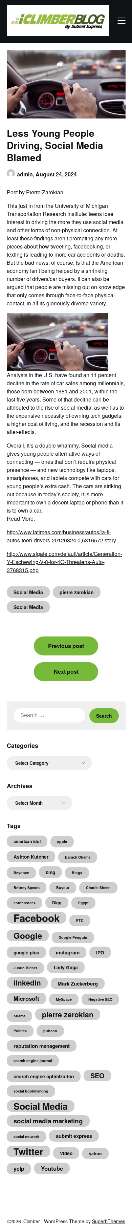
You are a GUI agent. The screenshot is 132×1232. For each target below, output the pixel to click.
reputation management (42, 1046)
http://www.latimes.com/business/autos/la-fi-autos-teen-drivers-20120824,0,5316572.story (61, 536)
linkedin (27, 983)
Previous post (66, 646)
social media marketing (48, 1120)
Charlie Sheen (98, 887)
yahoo (95, 1153)
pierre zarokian (77, 592)
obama (19, 1015)
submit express (74, 1136)
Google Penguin (73, 937)
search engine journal (33, 1060)
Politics (20, 1030)
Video (66, 1153)
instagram (68, 952)
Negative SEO (100, 999)
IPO (100, 952)
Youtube (52, 1168)
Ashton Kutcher (31, 856)
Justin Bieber (25, 967)
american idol (27, 841)
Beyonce (21, 872)
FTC (80, 920)
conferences (25, 902)
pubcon (50, 1030)
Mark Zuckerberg (78, 983)
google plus (26, 952)
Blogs (77, 872)
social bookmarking (31, 1091)
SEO (97, 1075)
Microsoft (26, 998)
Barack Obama (77, 857)
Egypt (83, 902)
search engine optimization (44, 1076)
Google (28, 935)
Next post (66, 671)
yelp (19, 1168)
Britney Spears (27, 887)
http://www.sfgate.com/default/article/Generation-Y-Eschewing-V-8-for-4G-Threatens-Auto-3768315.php (64, 562)
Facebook (37, 918)
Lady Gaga (66, 967)
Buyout (62, 887)
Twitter (28, 1151)
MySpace (64, 999)
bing (50, 872)
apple (62, 841)
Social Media (28, 592)
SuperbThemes (108, 1221)
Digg (57, 903)
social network (26, 1136)
